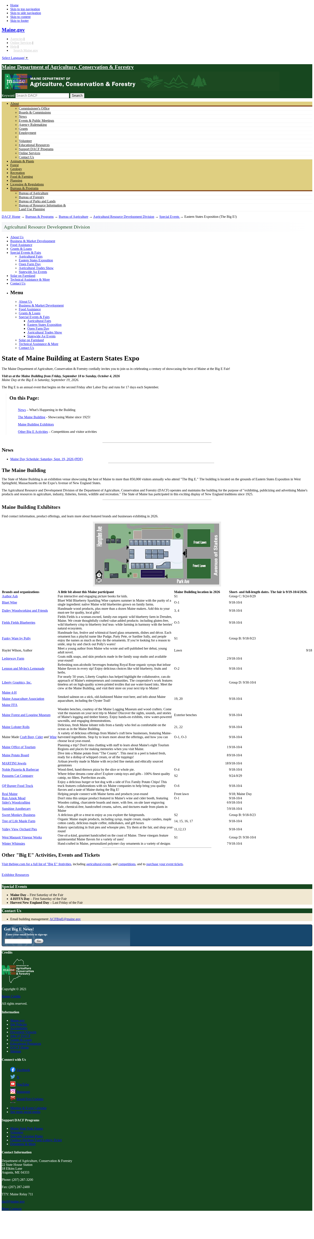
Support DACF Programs (36, 149)
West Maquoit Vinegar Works (22, 837)
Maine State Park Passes (26, 1128)
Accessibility (19, 1028)
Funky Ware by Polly (16, 638)
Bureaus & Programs (24, 188)
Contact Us (20, 84)
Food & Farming (21, 176)
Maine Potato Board (15, 755)
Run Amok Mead (13, 798)
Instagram (23, 1092)
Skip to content (20, 17)
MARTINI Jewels (14, 763)
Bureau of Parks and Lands (37, 201)
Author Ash (10, 596)
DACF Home (11, 216)
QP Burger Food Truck (17, 786)
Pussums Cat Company (17, 776)
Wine (53, 737)
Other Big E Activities (33, 431)
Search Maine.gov (25, 50)
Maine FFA (10, 705)
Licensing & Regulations (27, 184)
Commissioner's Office (34, 108)
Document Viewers (23, 1032)
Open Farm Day (30, 264)
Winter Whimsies (13, 843)
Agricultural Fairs (31, 256)
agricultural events (98, 864)
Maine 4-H (9, 692)
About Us (16, 237)
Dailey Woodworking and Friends (25, 610)
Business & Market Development (32, 241)
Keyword (8, 95)
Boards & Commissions (35, 112)
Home (14, 5)
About (14, 103)
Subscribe (19, 80)
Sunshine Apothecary (16, 808)
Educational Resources (34, 145)
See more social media (25, 1112)
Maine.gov (13, 30)
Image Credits (11, 996)
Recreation (17, 173)
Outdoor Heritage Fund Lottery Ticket (36, 1140)
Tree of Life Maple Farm (18, 821)
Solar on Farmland (22, 275)
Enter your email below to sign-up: (26, 934)
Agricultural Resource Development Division (123, 216)
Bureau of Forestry (31, 197)
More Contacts (12, 1209)
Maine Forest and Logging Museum (26, 715)
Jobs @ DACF (20, 1036)
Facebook (23, 1070)
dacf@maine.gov (13, 1201)
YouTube (23, 1084)
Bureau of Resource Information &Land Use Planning (42, 207)
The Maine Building (31, 417)
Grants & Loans (21, 249)
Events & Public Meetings (36, 120)
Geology (16, 169)
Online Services (21, 43)
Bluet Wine (9, 602)
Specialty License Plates (26, 1136)
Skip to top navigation (25, 9)
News (17, 87)
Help (13, 46)
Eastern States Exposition (36, 260)
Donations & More (23, 1144)
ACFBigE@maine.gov (65, 919)
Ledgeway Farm (13, 658)
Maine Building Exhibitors (36, 424)
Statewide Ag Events (33, 272)
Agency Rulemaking (33, 124)
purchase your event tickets (164, 864)
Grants (23, 129)
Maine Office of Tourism (18, 747)
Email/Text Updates (30, 1099)
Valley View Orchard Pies (19, 829)
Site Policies (18, 1024)
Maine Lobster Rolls (15, 727)
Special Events (169, 216)
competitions (126, 864)
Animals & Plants (22, 161)
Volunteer (25, 141)
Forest (14, 165)
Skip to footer (19, 20)
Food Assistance (21, 245)
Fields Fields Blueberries (18, 622)
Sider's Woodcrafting (16, 802)
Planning (16, 180)
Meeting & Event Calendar (28, 1108)
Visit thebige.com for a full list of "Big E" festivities (36, 864)
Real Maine (10, 794)
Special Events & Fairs (25, 252)
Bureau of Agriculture (33, 193)
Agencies (16, 39)
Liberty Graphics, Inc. (17, 682)
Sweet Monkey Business (18, 815)
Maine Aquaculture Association (23, 698)
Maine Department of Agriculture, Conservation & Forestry (68, 67)
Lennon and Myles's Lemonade (23, 668)
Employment (27, 133)
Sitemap (15, 1051)
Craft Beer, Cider (31, 737)
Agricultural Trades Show (36, 268)
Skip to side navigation (25, 13)
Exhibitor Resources (15, 875)
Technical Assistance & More (30, 279)
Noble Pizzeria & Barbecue (20, 769)
